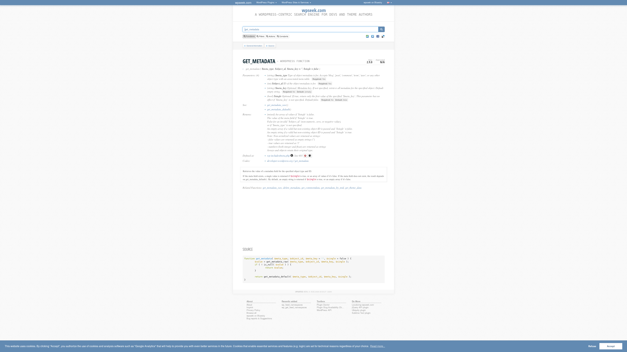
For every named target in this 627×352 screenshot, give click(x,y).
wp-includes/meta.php (278, 155)
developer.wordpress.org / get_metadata (288, 160)
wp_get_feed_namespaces (294, 307)
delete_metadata (291, 187)
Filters (261, 36)
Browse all (251, 313)
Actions (271, 36)
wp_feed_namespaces (292, 304)
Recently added (289, 301)
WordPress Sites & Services (295, 2)
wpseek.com (243, 2)
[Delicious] (383, 36)
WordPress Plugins (265, 2)
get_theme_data (353, 187)
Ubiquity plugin (359, 310)
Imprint (250, 307)
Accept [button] (611, 346)
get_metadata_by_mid (332, 187)
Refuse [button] (592, 346)
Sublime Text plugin (361, 313)
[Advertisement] (314, 218)
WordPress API (324, 310)
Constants (283, 36)
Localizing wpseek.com (363, 304)
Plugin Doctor (323, 304)
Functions (250, 36)
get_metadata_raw (276, 105)
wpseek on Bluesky (373, 2)
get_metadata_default (278, 109)
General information (254, 45)
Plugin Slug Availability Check (331, 307)
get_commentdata (310, 187)
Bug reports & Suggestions (259, 318)
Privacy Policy (253, 310)
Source (271, 45)
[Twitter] (372, 36)
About (249, 304)
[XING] (367, 36)
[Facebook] (378, 36)
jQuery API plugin (360, 307)
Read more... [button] (377, 346)
